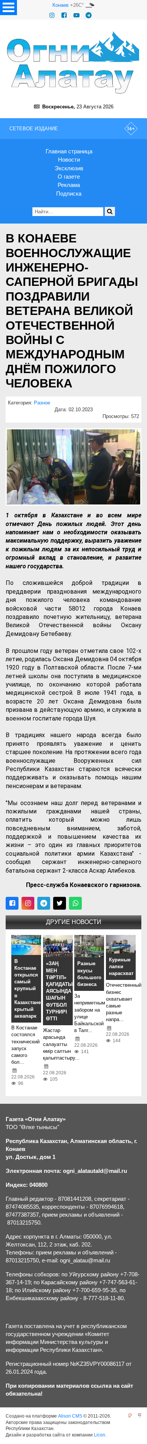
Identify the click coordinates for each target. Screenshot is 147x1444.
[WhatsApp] (75, 903)
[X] (59, 903)
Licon (99, 1435)
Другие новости (73, 922)
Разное (42, 403)
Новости (69, 159)
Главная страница (69, 151)
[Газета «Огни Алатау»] (73, 62)
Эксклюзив (69, 168)
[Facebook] (64, 15)
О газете (69, 176)
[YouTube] (77, 15)
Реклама (69, 185)
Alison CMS (70, 1416)
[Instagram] (52, 15)
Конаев (60, 5)
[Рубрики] (8, 7)
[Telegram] (89, 15)
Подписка (68, 193)
